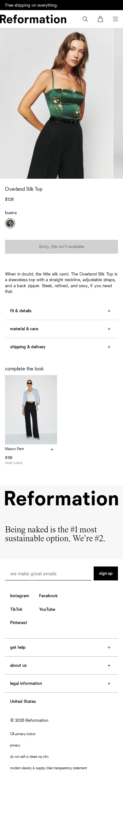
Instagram (19, 596)
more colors (13, 463)
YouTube (47, 609)
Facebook (48, 596)
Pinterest (18, 623)
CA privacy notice (22, 734)
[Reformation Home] (33, 19)
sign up (106, 573)
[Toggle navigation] (115, 19)
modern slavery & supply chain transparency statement (48, 768)
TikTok (16, 609)
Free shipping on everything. (31, 5)
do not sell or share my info (29, 757)
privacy (15, 745)
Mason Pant (14, 449)
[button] (85, 19)
